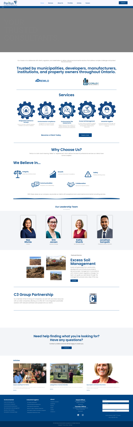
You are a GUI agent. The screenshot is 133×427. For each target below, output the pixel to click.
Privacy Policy (65, 425)
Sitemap (70, 425)
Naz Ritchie (28, 241)
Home (42, 3)
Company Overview (54, 401)
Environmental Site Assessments (67, 122)
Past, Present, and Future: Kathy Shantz (96, 384)
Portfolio (70, 3)
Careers (88, 3)
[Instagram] (82, 415)
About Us (60, 3)
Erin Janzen (54, 241)
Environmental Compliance (46, 121)
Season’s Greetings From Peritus (21, 384)
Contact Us (52, 411)
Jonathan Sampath (105, 241)
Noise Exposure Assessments (33, 406)
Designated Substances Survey (33, 412)
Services (50, 3)
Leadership (52, 403)
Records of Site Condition (9, 410)
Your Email (104, 399)
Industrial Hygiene (107, 121)
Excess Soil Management (87, 121)
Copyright (60, 425)
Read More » (15, 390)
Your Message (105, 403)
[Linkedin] (78, 415)
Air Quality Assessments (32, 402)
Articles (79, 3)
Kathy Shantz (79, 241)
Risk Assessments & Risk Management (11, 408)
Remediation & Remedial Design (10, 412)
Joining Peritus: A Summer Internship (59, 384)
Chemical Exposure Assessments (34, 404)
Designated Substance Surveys (26, 121)
